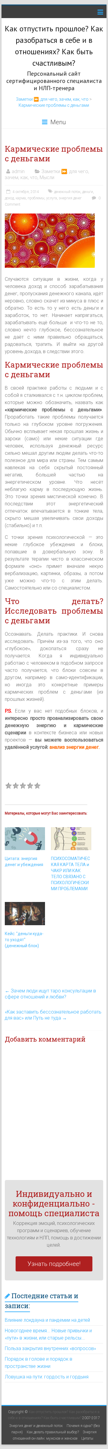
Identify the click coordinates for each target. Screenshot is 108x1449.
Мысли (47, 177)
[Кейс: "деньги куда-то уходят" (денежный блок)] (25, 913)
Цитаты (87, 1438)
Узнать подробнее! (54, 1263)
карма (21, 198)
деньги (87, 192)
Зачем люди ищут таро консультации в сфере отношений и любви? (50, 994)
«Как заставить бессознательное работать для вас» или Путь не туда (53, 1015)
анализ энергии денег (74, 747)
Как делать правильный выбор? (53, 1432)
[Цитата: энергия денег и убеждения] (25, 838)
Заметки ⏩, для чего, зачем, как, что (52, 99)
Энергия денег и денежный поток (36, 1426)
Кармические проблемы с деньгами (54, 105)
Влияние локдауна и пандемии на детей (47, 1320)
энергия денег (70, 198)
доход (9, 198)
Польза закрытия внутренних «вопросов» (50, 1348)
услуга (51, 198)
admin (18, 171)
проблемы (36, 198)
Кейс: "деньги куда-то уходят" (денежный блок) (24, 939)
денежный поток (67, 192)
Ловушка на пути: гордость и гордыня (46, 1377)
